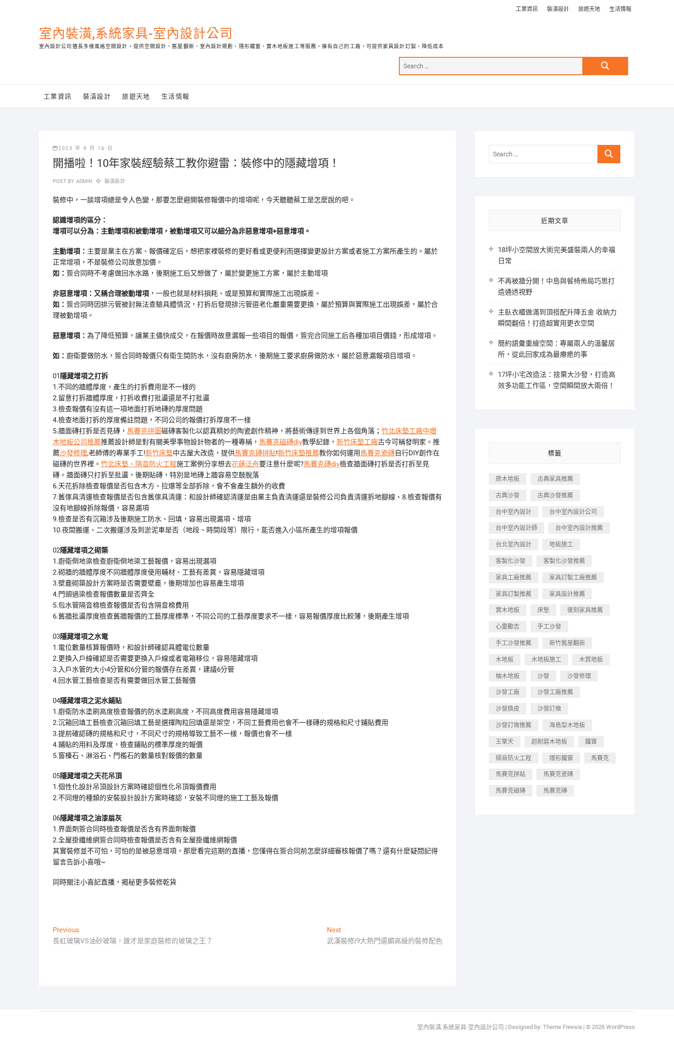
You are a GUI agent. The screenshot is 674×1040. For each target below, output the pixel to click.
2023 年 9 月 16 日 (85, 148)
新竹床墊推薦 (298, 453)
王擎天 (505, 741)
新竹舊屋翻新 (567, 642)
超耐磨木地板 (549, 741)
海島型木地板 (567, 724)
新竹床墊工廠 (357, 442)
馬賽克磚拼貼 (255, 453)
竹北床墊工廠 (402, 431)
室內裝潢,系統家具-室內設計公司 (136, 33)
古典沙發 (507, 495)
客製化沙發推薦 (564, 560)
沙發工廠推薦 (555, 691)
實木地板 (507, 609)
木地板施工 (546, 659)
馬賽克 (600, 757)
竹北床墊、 (118, 464)
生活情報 (620, 9)
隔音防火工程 (156, 464)
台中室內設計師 (516, 527)
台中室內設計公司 (573, 511)
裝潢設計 (558, 9)
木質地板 (591, 659)
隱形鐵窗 (561, 757)
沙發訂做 (549, 708)
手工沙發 (549, 626)
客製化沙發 (510, 560)
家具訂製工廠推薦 (573, 577)
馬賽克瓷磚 (377, 453)
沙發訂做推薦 (513, 724)
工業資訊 (527, 9)
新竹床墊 (159, 453)
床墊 (543, 609)
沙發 (543, 675)
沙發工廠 (507, 691)
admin (83, 181)
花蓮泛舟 (245, 464)
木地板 (505, 659)
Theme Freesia (562, 1026)
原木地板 (507, 478)
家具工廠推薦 (513, 577)
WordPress (620, 1026)
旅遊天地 (589, 9)
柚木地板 (507, 675)
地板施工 (561, 544)
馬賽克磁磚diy (280, 442)
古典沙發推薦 (555, 495)
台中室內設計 (513, 511)
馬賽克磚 (555, 790)
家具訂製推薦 (513, 593)
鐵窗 (591, 741)
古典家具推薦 (555, 478)
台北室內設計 (513, 544)
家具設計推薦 (567, 593)
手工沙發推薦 (513, 642)
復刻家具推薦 (585, 609)
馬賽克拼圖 (144, 431)
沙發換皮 (507, 708)
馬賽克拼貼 (510, 773)
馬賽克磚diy (322, 464)
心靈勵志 (507, 626)
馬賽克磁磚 (510, 790)
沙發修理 (73, 453)
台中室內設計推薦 (579, 527)
